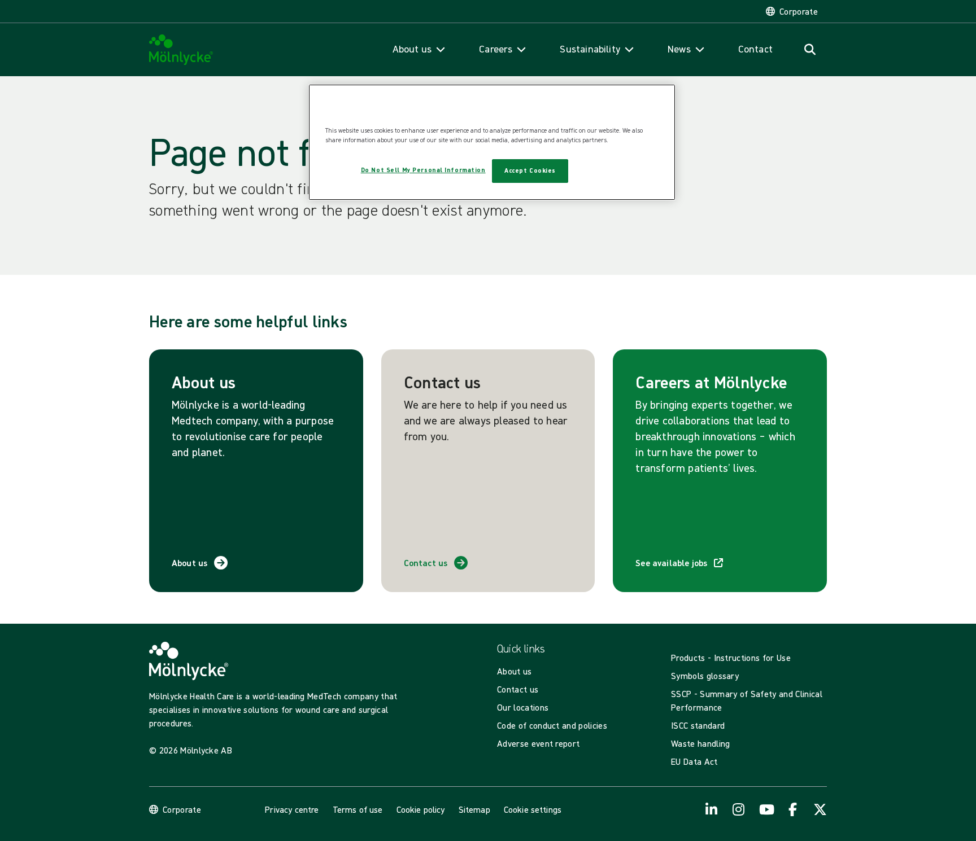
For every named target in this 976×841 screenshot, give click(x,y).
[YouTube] (766, 809)
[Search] (810, 50)
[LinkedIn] (711, 809)
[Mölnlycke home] (181, 49)
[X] (820, 809)
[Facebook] (793, 809)
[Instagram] (739, 809)
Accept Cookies (530, 170)
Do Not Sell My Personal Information (423, 170)
